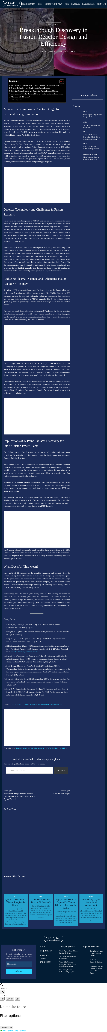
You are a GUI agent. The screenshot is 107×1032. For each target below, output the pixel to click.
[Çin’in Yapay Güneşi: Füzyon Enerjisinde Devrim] (76, 114)
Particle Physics (54, 24)
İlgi (2, 999)
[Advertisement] (37, 185)
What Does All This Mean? (20, 97)
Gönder (19, 971)
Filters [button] (6, 995)
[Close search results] (2, 992)
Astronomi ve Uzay (90, 154)
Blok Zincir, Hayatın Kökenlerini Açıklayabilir (91, 902)
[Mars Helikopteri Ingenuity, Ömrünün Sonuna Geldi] (76, 157)
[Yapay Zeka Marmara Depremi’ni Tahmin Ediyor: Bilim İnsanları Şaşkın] (76, 135)
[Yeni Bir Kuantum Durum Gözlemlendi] (76, 125)
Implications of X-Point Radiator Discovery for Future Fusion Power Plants (37, 94)
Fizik (85, 122)
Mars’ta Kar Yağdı (61, 793)
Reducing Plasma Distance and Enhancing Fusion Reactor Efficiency (35, 91)
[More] (60, 782)
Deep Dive (18, 100)
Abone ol (61, 770)
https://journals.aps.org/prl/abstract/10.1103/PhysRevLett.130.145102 (41, 748)
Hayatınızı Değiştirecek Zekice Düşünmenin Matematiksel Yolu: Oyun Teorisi (19, 796)
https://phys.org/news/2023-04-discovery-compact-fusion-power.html (37, 704)
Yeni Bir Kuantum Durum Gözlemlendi (41, 901)
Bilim (85, 111)
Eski (17, 999)
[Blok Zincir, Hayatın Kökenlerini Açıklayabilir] (76, 146)
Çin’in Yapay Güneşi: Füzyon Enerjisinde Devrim (15, 902)
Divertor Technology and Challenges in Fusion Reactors (30, 88)
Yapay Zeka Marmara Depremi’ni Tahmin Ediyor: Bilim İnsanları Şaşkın (91, 137)
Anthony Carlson (47, 52)
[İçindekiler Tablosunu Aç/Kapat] (60, 81)
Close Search (6, 1027)
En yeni (10, 999)
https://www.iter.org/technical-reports (24, 652)
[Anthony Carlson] (34, 51)
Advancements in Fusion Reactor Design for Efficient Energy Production (36, 85)
